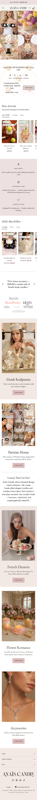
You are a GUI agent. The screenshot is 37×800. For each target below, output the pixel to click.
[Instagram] (13, 780)
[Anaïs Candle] (18, 7)
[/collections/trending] (18, 35)
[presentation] (9, 131)
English (8, 787)
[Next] (34, 2)
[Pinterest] (20, 780)
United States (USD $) (23, 787)
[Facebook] (17, 780)
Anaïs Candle (17, 790)
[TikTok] (24, 780)
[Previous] (3, 2)
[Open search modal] (30, 8)
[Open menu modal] (3, 8)
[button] (13, 298)
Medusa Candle (25, 258)
